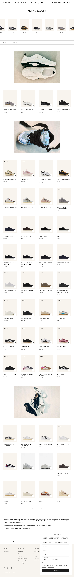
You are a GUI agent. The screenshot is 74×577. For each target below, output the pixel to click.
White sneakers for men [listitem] (15, 534)
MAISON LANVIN (24, 2)
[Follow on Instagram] (11, 568)
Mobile (51, 562)
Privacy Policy (51, 567)
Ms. (46, 542)
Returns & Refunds (22, 560)
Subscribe (56, 570)
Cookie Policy (36, 558)
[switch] (43, 542)
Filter (4, 42)
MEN (9, 2)
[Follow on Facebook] (4, 568)
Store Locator (6, 551)
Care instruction (21, 556)
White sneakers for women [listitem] (34, 534)
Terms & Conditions (38, 551)
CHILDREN (13, 2)
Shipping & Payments (22, 558)
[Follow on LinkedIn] (15, 568)
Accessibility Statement (38, 560)
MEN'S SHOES (10, 541)
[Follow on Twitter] (8, 568)
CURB (18, 2)
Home (4, 541)
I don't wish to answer (62, 542)
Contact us (20, 551)
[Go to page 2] (41, 508)
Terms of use (36, 553)
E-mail (45, 562)
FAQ (19, 553)
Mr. (52, 542)
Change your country (7, 553)
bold (61, 519)
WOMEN (5, 2)
